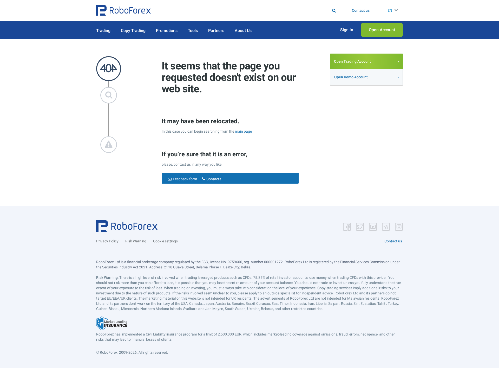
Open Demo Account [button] (351, 77)
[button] (123, 10)
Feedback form (185, 179)
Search (252, 10)
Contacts (213, 179)
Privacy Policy (107, 241)
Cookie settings (165, 241)
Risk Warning (135, 241)
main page (243, 131)
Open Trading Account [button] (352, 61)
